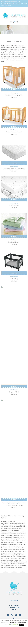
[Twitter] (16, 615)
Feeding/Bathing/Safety (20, 503)
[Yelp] (12, 615)
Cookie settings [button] (13, 624)
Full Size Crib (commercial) (14, 95)
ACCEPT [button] (21, 624)
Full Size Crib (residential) (14, 132)
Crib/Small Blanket (14, 242)
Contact (16, 605)
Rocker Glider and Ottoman (14, 505)
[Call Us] (14, 618)
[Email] (20, 615)
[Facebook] (8, 615)
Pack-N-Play (14, 279)
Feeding (11, 503)
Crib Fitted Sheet (14, 205)
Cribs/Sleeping (14, 93)
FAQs (10, 605)
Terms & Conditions (14, 607)
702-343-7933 (14, 600)
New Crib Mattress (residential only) (14, 169)
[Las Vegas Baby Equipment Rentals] (14, 588)
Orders (14, 609)
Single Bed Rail (14, 392)
